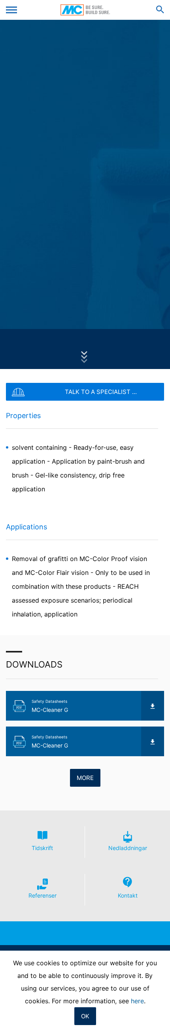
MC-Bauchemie (85, 9)
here (137, 1001)
